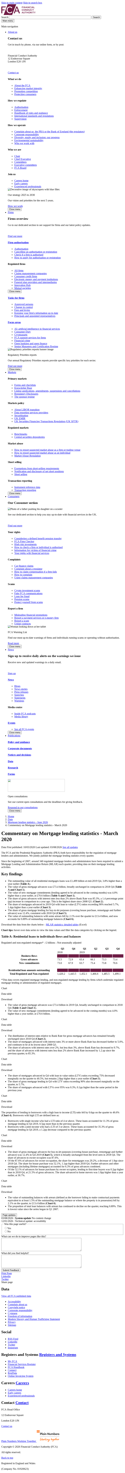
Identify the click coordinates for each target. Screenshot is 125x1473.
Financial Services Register (22, 1364)
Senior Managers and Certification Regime (36, 346)
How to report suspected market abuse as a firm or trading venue (47, 449)
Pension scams (21, 599)
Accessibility (14, 1301)
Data (10, 761)
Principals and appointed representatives (34, 316)
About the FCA (22, 85)
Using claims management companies (33, 577)
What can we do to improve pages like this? (23, 1236)
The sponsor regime (24, 396)
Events (11, 723)
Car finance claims (23, 565)
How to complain (23, 574)
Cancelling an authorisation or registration (35, 251)
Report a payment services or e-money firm (36, 617)
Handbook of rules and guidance (31, 113)
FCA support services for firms (30, 337)
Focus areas (14, 322)
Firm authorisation (18, 242)
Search (5, 17)
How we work (15, 206)
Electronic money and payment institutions (36, 279)
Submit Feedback (11, 1270)
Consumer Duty (22, 331)
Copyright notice (16, 1307)
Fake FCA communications (28, 593)
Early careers (21, 183)
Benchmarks (20, 434)
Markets (12, 372)
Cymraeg (12, 1313)
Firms (11, 212)
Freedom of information (20, 1316)
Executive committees (25, 165)
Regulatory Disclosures (26, 393)
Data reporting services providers (31, 412)
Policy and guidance (19, 742)
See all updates (70, 847)
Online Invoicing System (20, 1376)
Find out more (15, 236)
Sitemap (12, 1325)
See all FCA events (24, 729)
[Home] (18, 14)
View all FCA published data (16, 1296)
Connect (12, 1370)
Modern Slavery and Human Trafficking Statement (34, 1319)
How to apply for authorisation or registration (37, 257)
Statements (19, 697)
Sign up (12, 673)
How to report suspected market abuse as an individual (42, 452)
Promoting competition (26, 91)
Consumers (13, 496)
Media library (21, 716)
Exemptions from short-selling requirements (36, 468)
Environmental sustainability (28, 140)
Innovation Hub (22, 285)
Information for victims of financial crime (35, 550)
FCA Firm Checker (24, 541)
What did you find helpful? (15, 1253)
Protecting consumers (25, 94)
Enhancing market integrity (28, 88)
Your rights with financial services (31, 553)
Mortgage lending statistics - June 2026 (28, 822)
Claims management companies (30, 273)
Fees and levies (22, 310)
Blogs (17, 686)
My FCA (12, 1361)
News (11, 649)
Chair (17, 156)
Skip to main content (11, 2)
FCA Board (20, 167)
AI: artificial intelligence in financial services (37, 328)
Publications (14, 735)
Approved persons (23, 304)
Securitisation (21, 415)
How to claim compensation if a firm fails (35, 571)
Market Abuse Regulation (27, 455)
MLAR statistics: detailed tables (62, 924)
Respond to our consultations (23, 807)
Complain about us (17, 1304)
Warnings (19, 700)
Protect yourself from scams (28, 602)
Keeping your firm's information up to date (36, 313)
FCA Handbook (16, 1367)
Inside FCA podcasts (25, 713)
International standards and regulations (34, 116)
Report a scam (21, 620)
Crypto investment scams (27, 590)
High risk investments (25, 544)
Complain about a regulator (28, 568)
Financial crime (22, 340)
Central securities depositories (29, 437)
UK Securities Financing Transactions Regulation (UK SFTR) (46, 421)
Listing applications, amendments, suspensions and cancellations (47, 391)
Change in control (23, 307)
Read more (13, 643)
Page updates (9, 1215)
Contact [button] (22, 1403)
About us (12, 32)
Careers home (21, 180)
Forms (11, 774)
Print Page (6, 1273)
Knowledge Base (23, 388)
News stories (21, 689)
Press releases (21, 692)
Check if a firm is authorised (28, 254)
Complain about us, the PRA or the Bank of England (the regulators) (49, 131)
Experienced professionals (27, 186)
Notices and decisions (19, 754)
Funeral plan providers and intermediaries (35, 282)
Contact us (13, 72)
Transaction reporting (25, 490)
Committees (20, 162)
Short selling (20, 474)
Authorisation (21, 107)
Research (13, 767)
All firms (18, 270)
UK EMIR (19, 418)
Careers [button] (22, 1383)
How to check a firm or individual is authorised (38, 547)
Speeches (19, 694)
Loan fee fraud (21, 596)
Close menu (14, 209)
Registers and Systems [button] (57, 1354)
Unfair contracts (22, 623)
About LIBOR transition (27, 409)
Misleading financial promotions (30, 615)
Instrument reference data (27, 487)
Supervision (20, 118)
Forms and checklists (25, 385)
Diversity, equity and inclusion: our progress (37, 137)
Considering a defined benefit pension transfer (38, 538)
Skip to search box (32, 2)
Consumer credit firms (25, 276)
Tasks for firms (16, 297)
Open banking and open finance (30, 343)
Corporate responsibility (26, 134)
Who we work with (24, 143)
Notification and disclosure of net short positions (39, 471)
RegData (12, 1373)
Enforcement (21, 110)
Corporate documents (20, 748)
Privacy (12, 1322)
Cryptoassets (20, 334)
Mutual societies (22, 288)
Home (11, 816)
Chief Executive (22, 159)
